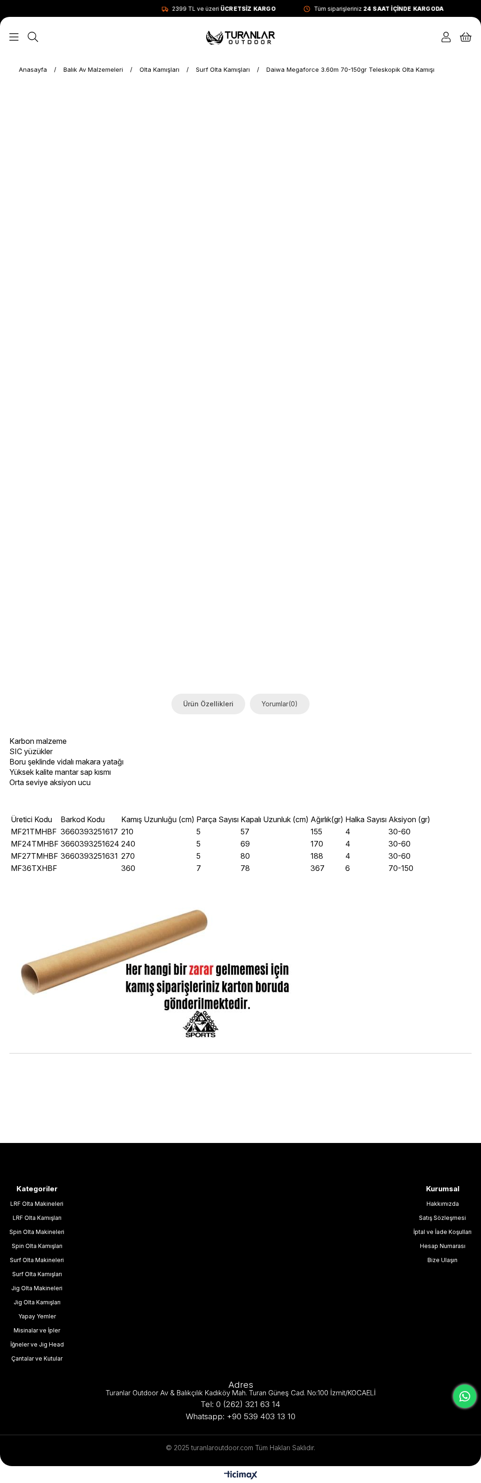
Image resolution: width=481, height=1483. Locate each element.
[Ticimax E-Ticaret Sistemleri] (240, 1476)
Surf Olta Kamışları (37, 1274)
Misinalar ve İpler (37, 1330)
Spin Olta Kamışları (37, 1245)
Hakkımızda (443, 1203)
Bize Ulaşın (442, 1260)
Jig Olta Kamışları (37, 1302)
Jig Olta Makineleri (36, 1288)
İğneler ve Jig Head (37, 1344)
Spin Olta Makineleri (36, 1231)
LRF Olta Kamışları (37, 1217)
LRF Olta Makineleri (36, 1203)
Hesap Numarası (442, 1245)
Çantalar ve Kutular (36, 1358)
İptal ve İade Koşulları (442, 1231)
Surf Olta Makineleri (37, 1260)
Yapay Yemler (37, 1316)
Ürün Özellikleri (208, 704)
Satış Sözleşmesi (442, 1217)
